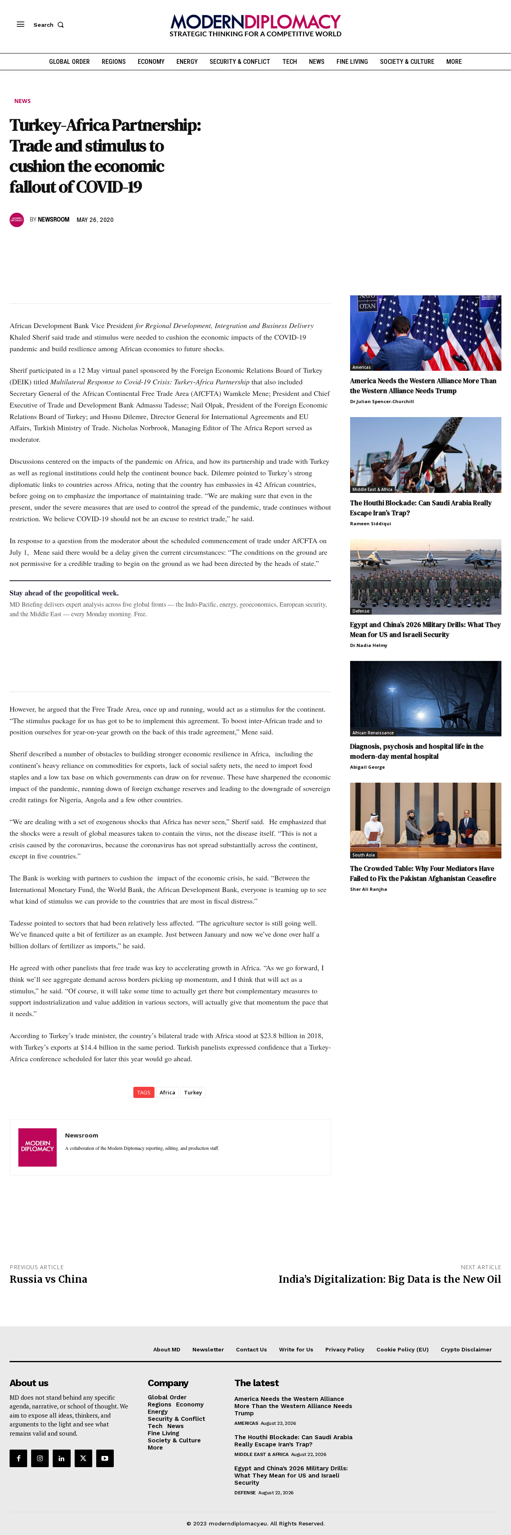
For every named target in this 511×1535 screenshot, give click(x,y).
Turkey (193, 1092)
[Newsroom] (18, 220)
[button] (50, 24)
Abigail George (367, 767)
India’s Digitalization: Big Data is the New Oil (390, 1279)
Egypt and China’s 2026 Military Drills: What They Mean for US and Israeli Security (425, 629)
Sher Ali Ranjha (368, 889)
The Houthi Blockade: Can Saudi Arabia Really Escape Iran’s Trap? (293, 1441)
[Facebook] (18, 243)
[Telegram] (109, 243)
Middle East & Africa (372, 489)
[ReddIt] (91, 243)
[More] (128, 243)
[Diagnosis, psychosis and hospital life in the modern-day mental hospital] (425, 698)
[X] (36, 243)
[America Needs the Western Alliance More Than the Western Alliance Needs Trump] (425, 333)
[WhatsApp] (54, 243)
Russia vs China (48, 1279)
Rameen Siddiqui (370, 523)
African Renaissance (373, 733)
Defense (361, 611)
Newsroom (53, 220)
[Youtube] (105, 1458)
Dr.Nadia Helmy (368, 645)
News (22, 101)
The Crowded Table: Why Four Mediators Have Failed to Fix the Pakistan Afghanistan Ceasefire (423, 873)
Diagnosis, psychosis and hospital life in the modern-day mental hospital (416, 751)
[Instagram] (40, 1458)
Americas (362, 367)
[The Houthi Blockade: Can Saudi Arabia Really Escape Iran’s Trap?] (425, 455)
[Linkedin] (73, 243)
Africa (167, 1092)
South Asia (364, 855)
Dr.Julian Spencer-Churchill (382, 401)
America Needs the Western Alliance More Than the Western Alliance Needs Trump (423, 386)
